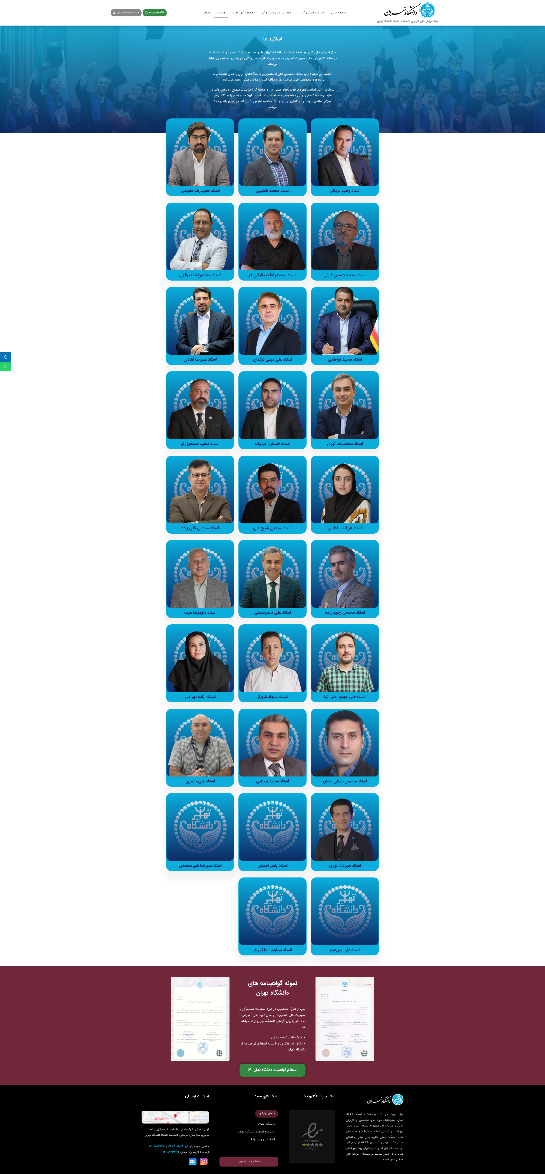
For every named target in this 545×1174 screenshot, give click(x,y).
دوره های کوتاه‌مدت (243, 13)
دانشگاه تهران (266, 1124)
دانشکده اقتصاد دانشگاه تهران (256, 1132)
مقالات (206, 13)
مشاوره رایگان (267, 1113)
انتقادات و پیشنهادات (262, 1139)
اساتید (221, 13)
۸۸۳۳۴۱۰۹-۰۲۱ (171, 1152)
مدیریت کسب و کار (312, 13)
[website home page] (408, 13)
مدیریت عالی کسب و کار (276, 13)
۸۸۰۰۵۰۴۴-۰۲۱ (176, 1146)
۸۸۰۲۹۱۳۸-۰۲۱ (157, 1146)
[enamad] (312, 1136)
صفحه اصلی (338, 13)
